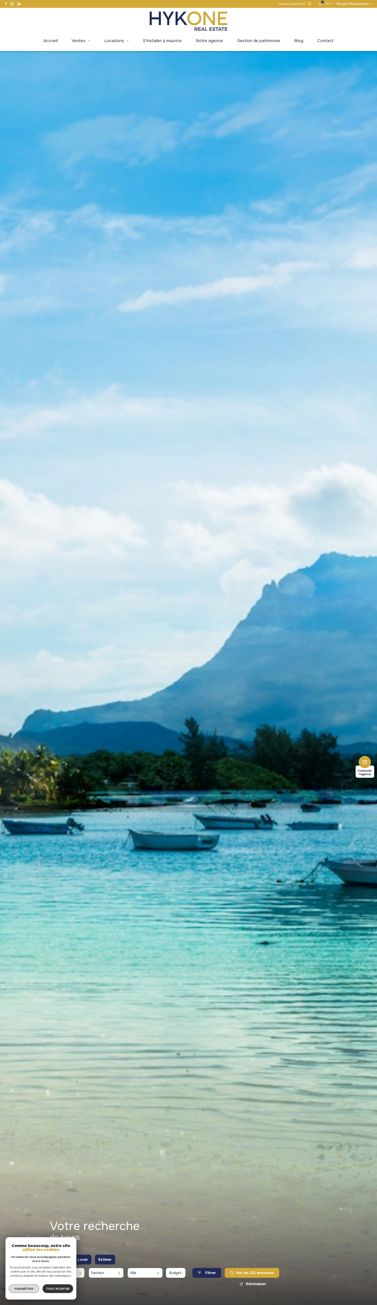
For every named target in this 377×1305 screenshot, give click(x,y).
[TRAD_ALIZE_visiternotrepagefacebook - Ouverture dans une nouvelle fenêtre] (6, 3)
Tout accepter (57, 1289)
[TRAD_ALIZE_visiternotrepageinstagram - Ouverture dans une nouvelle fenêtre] (12, 4)
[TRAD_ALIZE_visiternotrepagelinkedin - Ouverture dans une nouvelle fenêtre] (19, 3)
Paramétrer (24, 1289)
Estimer (105, 1259)
